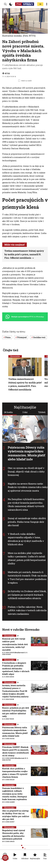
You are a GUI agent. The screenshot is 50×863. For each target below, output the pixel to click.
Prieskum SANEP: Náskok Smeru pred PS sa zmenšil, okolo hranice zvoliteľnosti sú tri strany (15, 751)
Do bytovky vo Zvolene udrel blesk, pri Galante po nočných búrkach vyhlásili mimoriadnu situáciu (27, 595)
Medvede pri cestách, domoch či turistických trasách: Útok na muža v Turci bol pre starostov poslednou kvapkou (27, 577)
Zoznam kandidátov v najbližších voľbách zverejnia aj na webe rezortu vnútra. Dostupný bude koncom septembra (14, 794)
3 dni (25, 412)
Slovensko (9, 660)
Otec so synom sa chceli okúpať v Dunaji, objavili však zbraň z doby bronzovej (26, 471)
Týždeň (41, 412)
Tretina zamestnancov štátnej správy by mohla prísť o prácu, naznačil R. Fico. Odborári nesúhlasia (24, 254)
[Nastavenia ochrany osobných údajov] (5, 858)
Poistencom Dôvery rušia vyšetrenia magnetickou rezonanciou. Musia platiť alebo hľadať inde (26, 453)
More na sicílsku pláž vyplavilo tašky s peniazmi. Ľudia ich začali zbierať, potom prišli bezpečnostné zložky (27, 558)
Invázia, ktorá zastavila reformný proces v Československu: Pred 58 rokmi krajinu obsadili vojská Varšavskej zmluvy (15, 691)
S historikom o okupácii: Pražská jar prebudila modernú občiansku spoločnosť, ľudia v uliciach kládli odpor (15, 668)
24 (40, 4)
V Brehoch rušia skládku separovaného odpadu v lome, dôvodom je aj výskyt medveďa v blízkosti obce (26, 539)
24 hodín (8, 412)
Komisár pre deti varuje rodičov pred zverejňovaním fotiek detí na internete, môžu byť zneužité (15, 644)
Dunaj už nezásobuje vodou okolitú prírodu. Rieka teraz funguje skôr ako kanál (27, 522)
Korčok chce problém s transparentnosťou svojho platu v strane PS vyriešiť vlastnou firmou (15, 772)
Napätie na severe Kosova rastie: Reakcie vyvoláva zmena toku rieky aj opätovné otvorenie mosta (28, 487)
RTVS (7, 73)
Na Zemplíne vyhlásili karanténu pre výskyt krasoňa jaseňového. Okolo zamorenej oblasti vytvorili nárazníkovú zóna (26, 504)
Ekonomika (15, 356)
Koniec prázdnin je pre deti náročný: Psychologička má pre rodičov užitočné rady (15, 712)
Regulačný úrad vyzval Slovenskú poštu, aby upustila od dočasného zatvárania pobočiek (13, 834)
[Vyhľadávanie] (5, 4)
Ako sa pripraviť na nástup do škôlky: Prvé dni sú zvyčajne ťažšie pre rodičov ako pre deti (15, 814)
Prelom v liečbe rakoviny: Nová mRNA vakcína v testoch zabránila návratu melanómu (27, 610)
